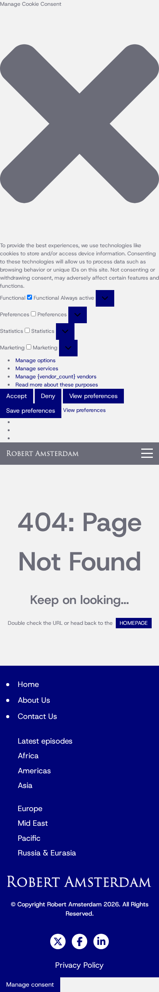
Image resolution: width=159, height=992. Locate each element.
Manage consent (30, 985)
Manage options (35, 360)
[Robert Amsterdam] (43, 453)
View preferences (93, 396)
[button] (79, 124)
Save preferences (30, 411)
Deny (48, 396)
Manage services (36, 368)
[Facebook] (79, 941)
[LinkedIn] (101, 941)
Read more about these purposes (56, 384)
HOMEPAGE (134, 623)
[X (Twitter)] (58, 941)
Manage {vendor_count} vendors (55, 376)
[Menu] (147, 453)
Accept (16, 396)
